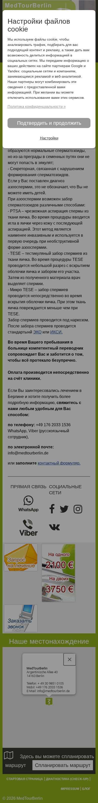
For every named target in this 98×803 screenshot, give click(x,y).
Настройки (49, 138)
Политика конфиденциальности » (37, 106)
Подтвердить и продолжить (49, 123)
